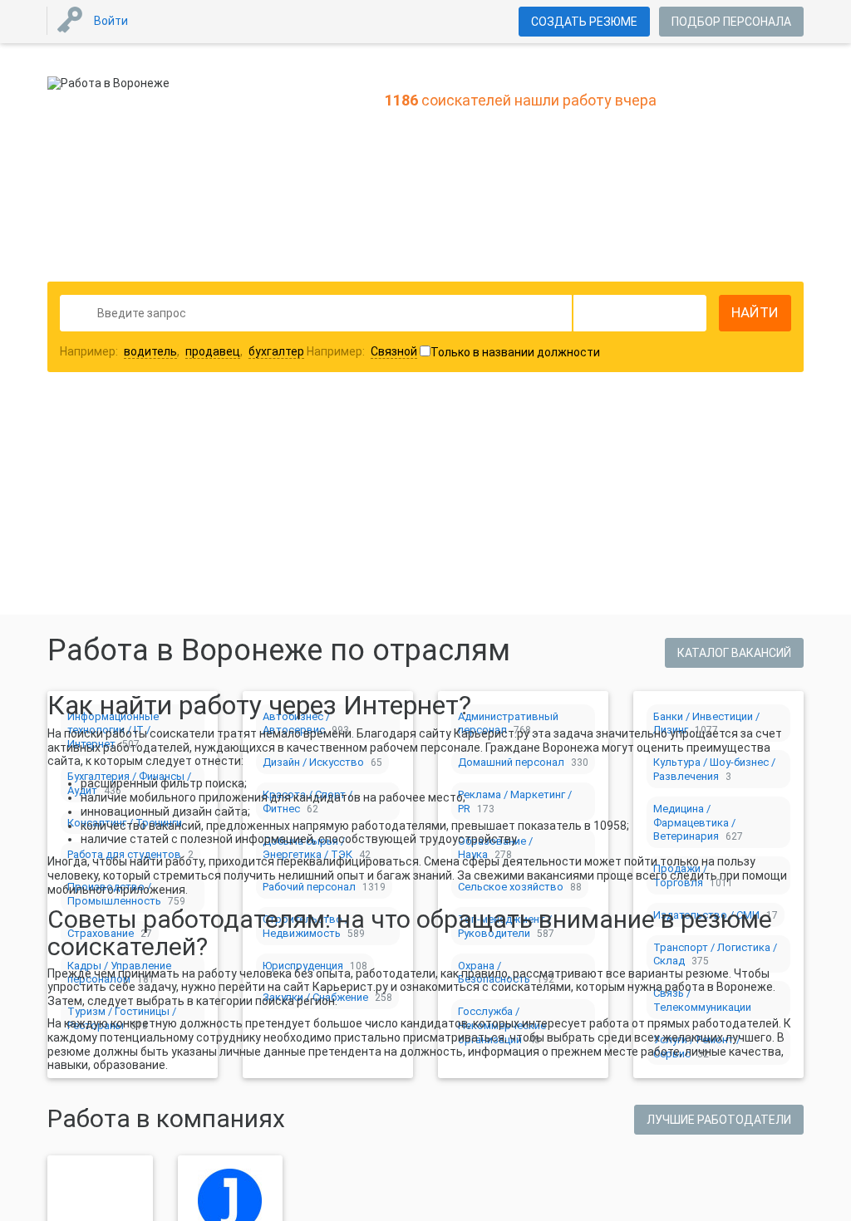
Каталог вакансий (734, 653)
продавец (212, 351)
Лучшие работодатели (719, 1119)
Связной (394, 351)
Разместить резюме (302, 468)
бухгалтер (276, 351)
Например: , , (182, 351)
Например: (362, 351)
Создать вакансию (557, 468)
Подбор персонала (731, 21)
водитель (150, 351)
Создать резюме (584, 21)
